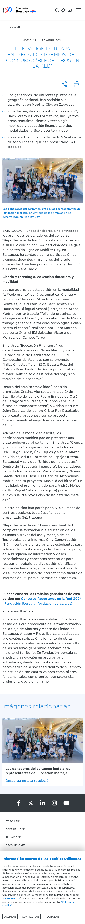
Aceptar (10, 916)
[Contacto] (69, 10)
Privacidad (13, 837)
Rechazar (52, 916)
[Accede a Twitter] (30, 803)
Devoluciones (15, 845)
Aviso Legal (14, 821)
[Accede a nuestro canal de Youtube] (66, 803)
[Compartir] (64, 84)
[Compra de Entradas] (63, 10)
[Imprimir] (76, 84)
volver (15, 26)
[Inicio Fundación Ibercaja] (19, 10)
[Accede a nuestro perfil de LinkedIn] (42, 803)
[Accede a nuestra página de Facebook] (19, 803)
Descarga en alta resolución (28, 780)
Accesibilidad (15, 829)
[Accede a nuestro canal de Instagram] (54, 803)
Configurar (30, 916)
